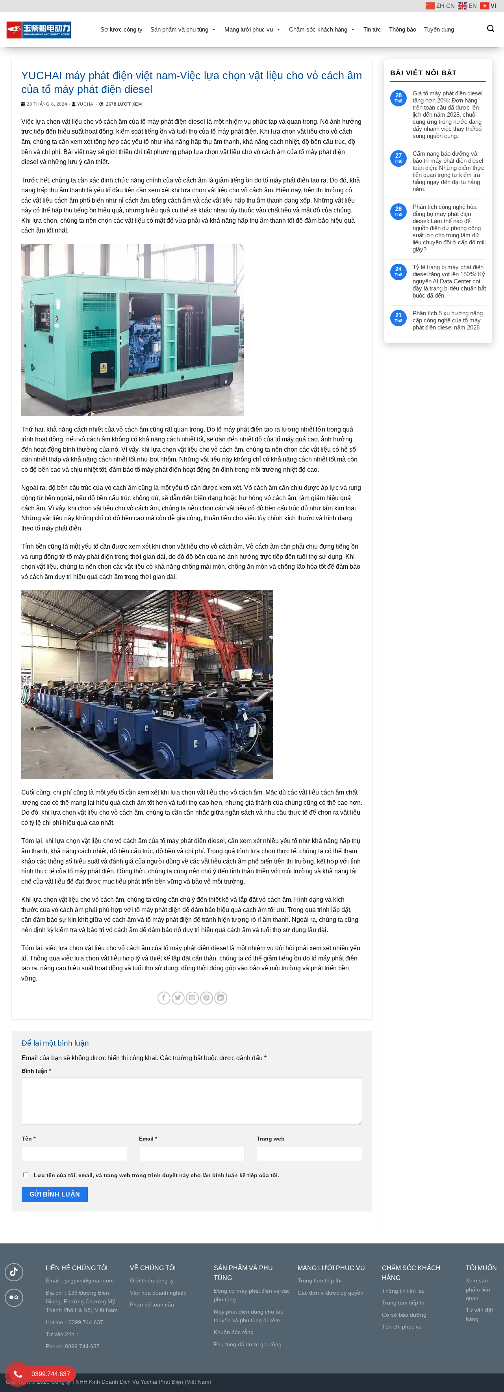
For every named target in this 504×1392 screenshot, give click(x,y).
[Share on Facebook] (164, 998)
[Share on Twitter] (178, 998)
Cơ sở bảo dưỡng (404, 1315)
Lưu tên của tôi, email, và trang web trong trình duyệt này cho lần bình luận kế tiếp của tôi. (156, 1175)
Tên (28, 1138)
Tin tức (372, 29)
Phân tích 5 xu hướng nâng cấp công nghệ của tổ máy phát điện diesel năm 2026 (448, 320)
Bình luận (36, 1071)
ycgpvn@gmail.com (89, 1280)
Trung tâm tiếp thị (319, 1280)
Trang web (271, 1138)
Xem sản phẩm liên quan (478, 1289)
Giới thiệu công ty (152, 1280)
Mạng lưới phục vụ (248, 29)
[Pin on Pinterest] (206, 998)
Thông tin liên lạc (403, 1291)
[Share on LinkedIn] (220, 998)
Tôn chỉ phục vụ (402, 1326)
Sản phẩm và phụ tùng (179, 29)
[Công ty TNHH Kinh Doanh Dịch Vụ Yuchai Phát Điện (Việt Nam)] (45, 29)
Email (148, 1138)
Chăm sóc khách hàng (318, 29)
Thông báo (402, 29)
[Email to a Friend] (192, 998)
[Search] (490, 28)
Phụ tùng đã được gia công (248, 1344)
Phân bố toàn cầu (152, 1304)
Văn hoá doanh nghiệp (158, 1293)
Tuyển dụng (439, 29)
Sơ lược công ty (121, 29)
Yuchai (85, 104)
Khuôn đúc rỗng (234, 1332)
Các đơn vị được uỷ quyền (330, 1293)
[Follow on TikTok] (14, 1272)
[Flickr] (14, 1298)
